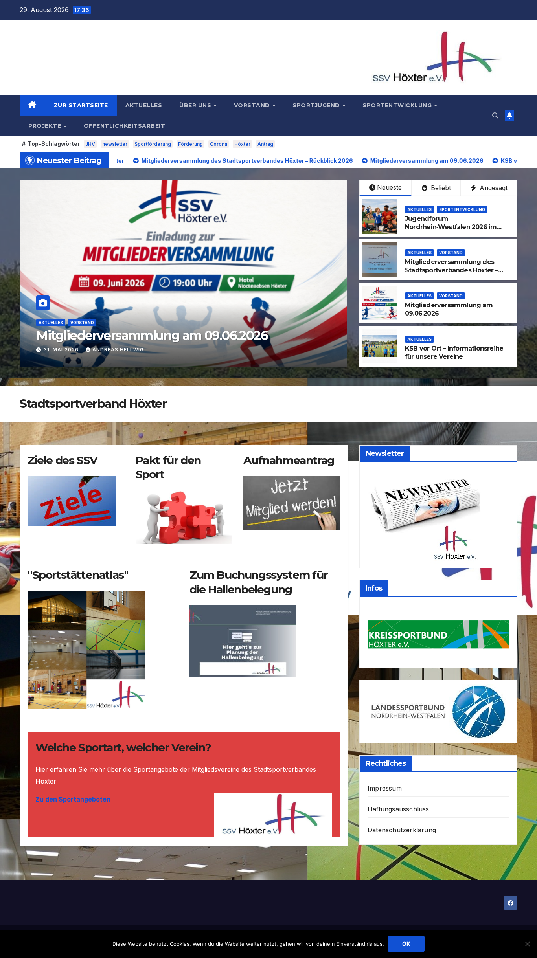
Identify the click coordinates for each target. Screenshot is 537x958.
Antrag (265, 144)
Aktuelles (143, 105)
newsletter (114, 144)
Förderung (190, 144)
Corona (218, 144)
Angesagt (493, 188)
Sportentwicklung (398, 105)
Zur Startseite (81, 105)
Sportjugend (317, 105)
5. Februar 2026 (68, 349)
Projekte (45, 125)
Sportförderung (152, 144)
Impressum (385, 788)
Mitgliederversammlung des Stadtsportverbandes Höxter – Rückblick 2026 (451, 270)
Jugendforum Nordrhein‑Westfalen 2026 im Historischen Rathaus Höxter (451, 227)
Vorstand (253, 105)
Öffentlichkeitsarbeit (125, 125)
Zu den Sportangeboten (72, 799)
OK (406, 943)
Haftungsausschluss (398, 809)
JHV (90, 144)
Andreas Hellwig (130, 349)
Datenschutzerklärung (402, 830)
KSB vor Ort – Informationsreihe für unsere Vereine (161, 327)
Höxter (242, 144)
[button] (495, 115)
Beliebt (440, 188)
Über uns (196, 105)
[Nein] (527, 944)
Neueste (389, 187)
